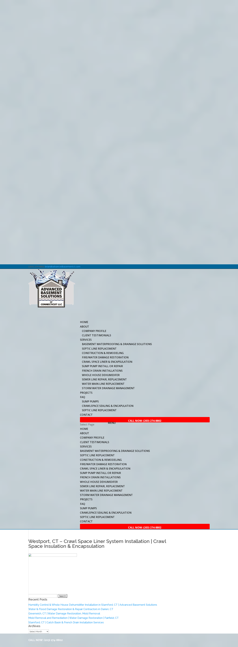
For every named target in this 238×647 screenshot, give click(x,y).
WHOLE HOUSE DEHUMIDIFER (101, 375)
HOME (84, 429)
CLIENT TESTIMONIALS (96, 335)
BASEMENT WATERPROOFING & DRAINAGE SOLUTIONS (117, 344)
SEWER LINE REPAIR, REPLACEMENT (104, 379)
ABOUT (84, 433)
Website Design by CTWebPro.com (117, 644)
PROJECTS (86, 392)
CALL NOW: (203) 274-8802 (45, 640)
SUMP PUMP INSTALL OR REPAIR (102, 366)
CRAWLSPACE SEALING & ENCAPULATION (107, 406)
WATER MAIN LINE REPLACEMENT (103, 384)
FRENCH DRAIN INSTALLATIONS (102, 370)
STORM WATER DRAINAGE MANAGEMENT (108, 388)
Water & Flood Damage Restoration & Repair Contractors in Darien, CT (70, 609)
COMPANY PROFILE (94, 331)
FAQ (82, 504)
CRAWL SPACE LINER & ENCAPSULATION (107, 362)
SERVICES (86, 446)
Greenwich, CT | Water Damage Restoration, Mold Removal (64, 613)
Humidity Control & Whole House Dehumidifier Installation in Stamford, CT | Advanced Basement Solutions (92, 604)
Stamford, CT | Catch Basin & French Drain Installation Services (66, 622)
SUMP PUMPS (90, 401)
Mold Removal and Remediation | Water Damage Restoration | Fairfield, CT (73, 617)
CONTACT (86, 415)
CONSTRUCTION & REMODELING (103, 353)
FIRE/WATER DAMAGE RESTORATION (105, 357)
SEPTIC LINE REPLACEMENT (99, 348)
